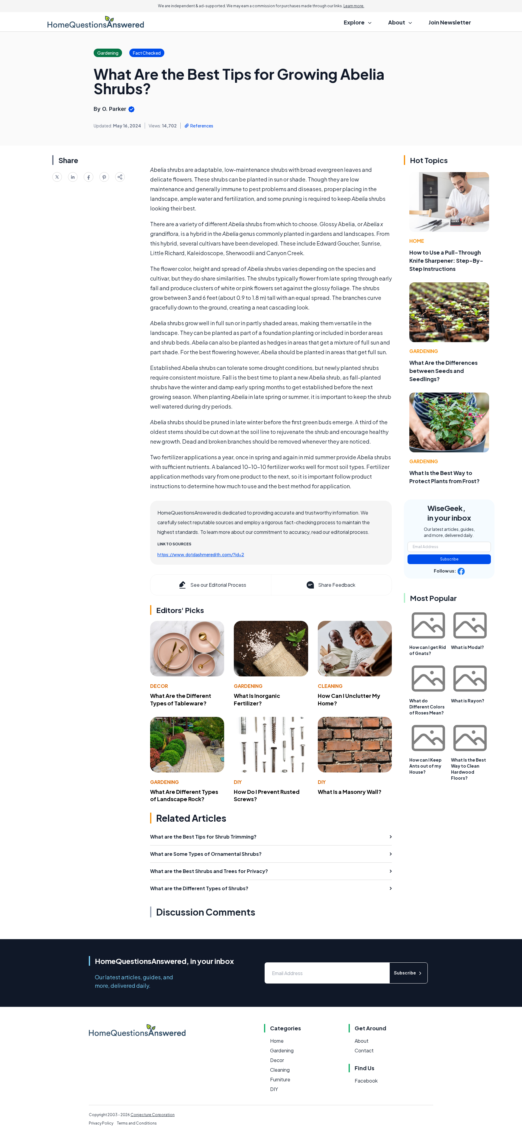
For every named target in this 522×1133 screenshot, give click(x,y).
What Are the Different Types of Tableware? (180, 699)
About (362, 1041)
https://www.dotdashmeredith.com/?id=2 (200, 554)
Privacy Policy (101, 1123)
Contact (364, 1050)
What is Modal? (467, 647)
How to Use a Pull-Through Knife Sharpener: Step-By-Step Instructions (446, 260)
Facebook (366, 1080)
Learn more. (353, 6)
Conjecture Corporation (152, 1114)
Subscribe (449, 559)
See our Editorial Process (218, 585)
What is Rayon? (467, 700)
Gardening (248, 686)
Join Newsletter (450, 22)
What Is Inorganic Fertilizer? (257, 699)
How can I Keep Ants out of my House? (425, 766)
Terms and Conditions (137, 1123)
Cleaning (330, 686)
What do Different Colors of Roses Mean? (427, 706)
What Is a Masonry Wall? (350, 791)
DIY (238, 782)
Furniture (280, 1079)
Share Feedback (336, 585)
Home (416, 241)
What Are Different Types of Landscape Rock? (184, 795)
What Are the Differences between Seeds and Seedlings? (443, 370)
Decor (159, 686)
